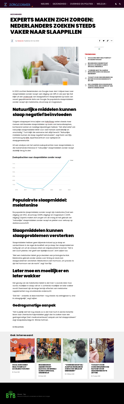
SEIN (27, 138)
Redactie (21, 41)
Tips (24, 394)
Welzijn (101, 3)
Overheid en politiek (81, 3)
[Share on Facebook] (99, 40)
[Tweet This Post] (103, 40)
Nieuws (45, 3)
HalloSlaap (49, 121)
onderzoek (27, 96)
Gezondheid (59, 3)
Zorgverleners (73, 11)
